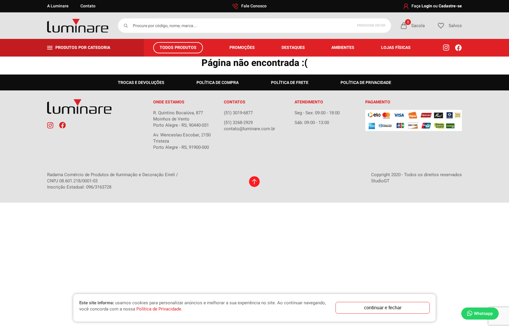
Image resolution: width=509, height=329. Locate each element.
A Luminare (58, 6)
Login (427, 6)
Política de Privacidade (366, 83)
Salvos (455, 25)
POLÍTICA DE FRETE (289, 83)
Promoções (242, 47)
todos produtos (178, 47)
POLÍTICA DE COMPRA (217, 83)
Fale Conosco (254, 6)
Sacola (416, 25)
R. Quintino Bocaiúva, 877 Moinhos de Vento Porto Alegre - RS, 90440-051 (181, 119)
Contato (87, 6)
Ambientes (342, 47)
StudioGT (380, 181)
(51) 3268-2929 (238, 122)
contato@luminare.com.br (249, 128)
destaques (293, 47)
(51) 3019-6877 (238, 113)
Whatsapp (483, 313)
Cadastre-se (450, 6)
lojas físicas (396, 47)
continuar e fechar (382, 307)
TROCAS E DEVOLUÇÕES (141, 83)
